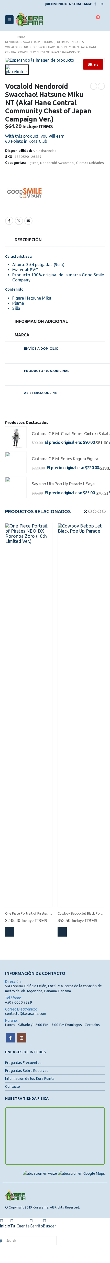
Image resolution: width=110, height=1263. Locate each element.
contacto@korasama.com (25, 1014)
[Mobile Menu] (9, 19)
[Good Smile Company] (24, 193)
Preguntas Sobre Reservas (26, 1071)
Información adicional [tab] (41, 321)
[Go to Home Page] (6, 36)
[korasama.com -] (29, 19)
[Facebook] (95, 4)
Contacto (12, 1086)
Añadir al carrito (9, 932)
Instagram (21, 1037)
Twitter (19, 221)
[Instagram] (102, 4)
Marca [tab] (22, 335)
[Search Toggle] (83, 19)
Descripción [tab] (28, 239)
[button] (85, 511)
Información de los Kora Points (29, 1079)
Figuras (32, 163)
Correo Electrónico (28, 221)
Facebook (9, 221)
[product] (16, 437)
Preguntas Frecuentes (23, 1063)
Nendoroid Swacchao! (57, 163)
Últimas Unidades (90, 163)
